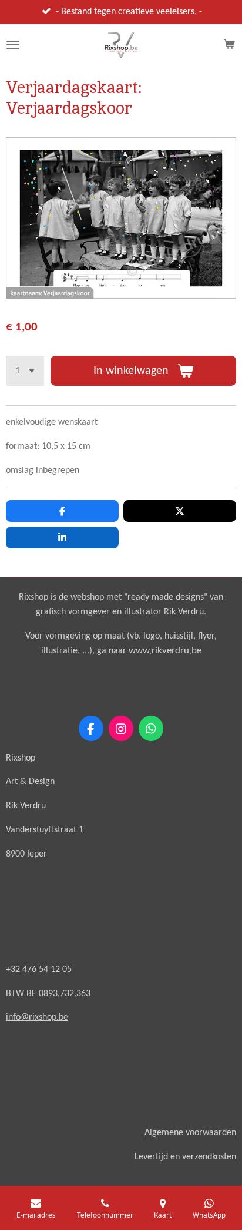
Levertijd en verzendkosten (185, 1157)
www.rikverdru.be (165, 651)
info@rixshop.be (37, 1017)
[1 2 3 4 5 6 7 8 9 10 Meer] (25, 371)
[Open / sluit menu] (13, 44)
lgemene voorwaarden (193, 1133)
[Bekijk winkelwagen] (229, 44)
